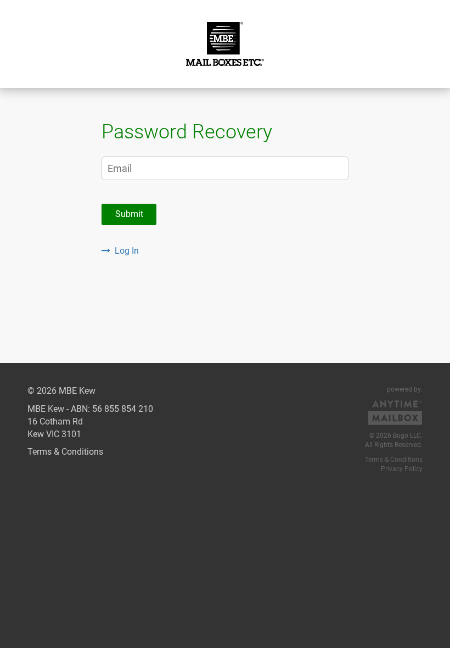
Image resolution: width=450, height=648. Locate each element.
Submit (129, 214)
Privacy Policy (402, 469)
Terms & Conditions (65, 451)
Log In (127, 250)
